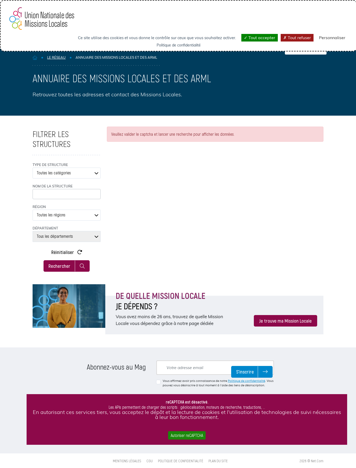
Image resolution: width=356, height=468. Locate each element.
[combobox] (67, 173)
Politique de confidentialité (246, 381)
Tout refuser (299, 37)
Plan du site (218, 460)
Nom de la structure (53, 186)
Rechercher (59, 266)
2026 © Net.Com (311, 460)
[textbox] (67, 173)
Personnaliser (332, 37)
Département (45, 228)
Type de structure (50, 165)
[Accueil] (35, 57)
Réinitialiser (63, 252)
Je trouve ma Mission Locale (285, 321)
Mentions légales (127, 460)
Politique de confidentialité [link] (179, 45)
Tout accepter (261, 37)
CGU (149, 460)
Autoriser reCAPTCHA (187, 435)
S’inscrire (245, 372)
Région (39, 207)
